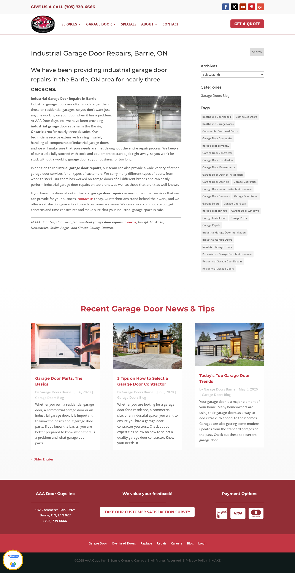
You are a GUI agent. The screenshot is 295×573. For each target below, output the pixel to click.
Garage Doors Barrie (55, 392)
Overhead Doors (124, 543)
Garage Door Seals (235, 203)
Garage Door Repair (246, 196)
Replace (146, 543)
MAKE (215, 560)
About (147, 24)
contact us (85, 199)
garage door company (215, 146)
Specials (128, 24)
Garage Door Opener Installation (222, 174)
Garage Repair (211, 225)
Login (202, 543)
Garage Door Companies (217, 138)
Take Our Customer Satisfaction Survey (147, 511)
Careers (176, 543)
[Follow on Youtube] (242, 6)
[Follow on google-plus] (260, 6)
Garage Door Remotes (216, 196)
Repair (161, 543)
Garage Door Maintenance (218, 167)
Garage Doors (210, 203)
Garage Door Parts (245, 182)
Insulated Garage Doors (217, 247)
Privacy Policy (197, 560)
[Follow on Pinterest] (251, 6)
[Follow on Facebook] (225, 6)
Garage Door (99, 24)
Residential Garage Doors (218, 268)
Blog (190, 543)
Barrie (131, 222)
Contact (170, 24)
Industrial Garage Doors (217, 239)
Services (69, 24)
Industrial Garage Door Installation (224, 232)
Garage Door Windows (245, 211)
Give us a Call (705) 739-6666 (63, 7)
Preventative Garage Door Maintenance (227, 254)
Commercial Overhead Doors (220, 131)
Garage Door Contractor (217, 153)
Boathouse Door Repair (216, 117)
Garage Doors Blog (215, 95)
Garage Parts (239, 218)
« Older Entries (42, 459)
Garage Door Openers (215, 182)
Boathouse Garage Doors (218, 124)
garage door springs (214, 211)
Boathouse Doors (246, 117)
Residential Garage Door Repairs (222, 261)
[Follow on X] (234, 6)
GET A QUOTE (247, 23)
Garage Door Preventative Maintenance (227, 189)
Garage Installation (214, 218)
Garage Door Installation (217, 160)
